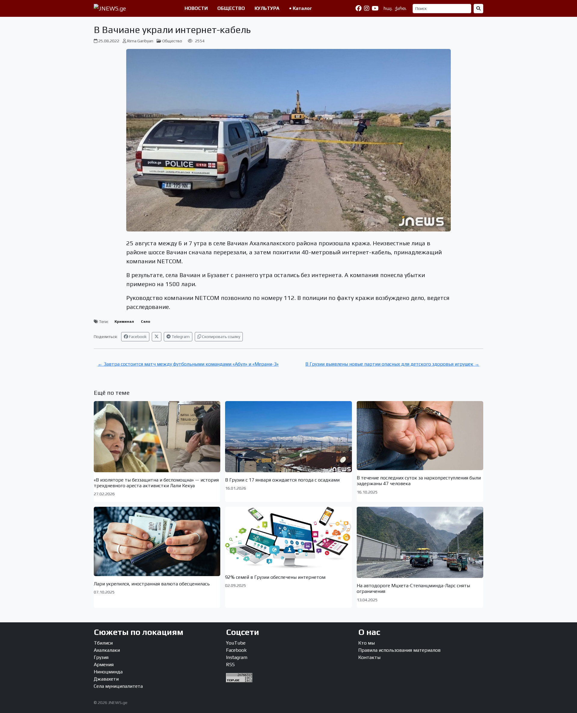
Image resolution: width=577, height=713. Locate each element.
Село (145, 321)
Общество (172, 40)
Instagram (236, 657)
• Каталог (300, 8)
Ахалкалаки (107, 650)
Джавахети (106, 679)
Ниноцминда (108, 672)
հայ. (387, 8)
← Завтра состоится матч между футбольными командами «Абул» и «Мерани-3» (188, 364)
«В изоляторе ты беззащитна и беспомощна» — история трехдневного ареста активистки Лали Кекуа (156, 482)
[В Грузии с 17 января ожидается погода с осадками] (288, 436)
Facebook (137, 336)
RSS (230, 664)
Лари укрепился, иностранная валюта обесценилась (152, 584)
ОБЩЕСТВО (231, 8)
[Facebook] (359, 8)
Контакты (369, 657)
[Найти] (478, 8)
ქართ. (401, 8)
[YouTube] (375, 8)
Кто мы (366, 643)
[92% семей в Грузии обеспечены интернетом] (288, 538)
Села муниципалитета (118, 686)
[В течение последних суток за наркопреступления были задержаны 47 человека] (420, 435)
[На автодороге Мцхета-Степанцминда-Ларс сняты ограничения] (420, 542)
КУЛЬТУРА (267, 8)
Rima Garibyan (140, 40)
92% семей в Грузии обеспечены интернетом (275, 577)
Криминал (124, 321)
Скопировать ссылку (220, 336)
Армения (104, 664)
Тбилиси (103, 643)
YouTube (236, 643)
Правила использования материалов (399, 650)
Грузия (101, 657)
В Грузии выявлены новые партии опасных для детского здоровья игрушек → (392, 364)
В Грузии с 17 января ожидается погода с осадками (282, 480)
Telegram (180, 336)
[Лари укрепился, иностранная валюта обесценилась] (157, 541)
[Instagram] (366, 8)
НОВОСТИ (196, 8)
